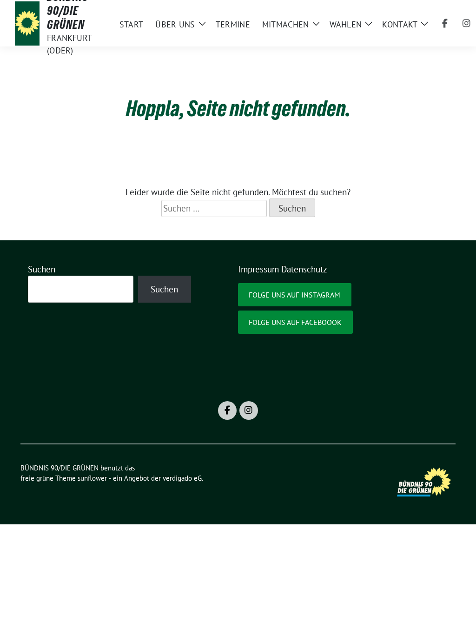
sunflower (92, 478)
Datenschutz (304, 269)
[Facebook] (445, 23)
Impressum (258, 269)
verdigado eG (182, 478)
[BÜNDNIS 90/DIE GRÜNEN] (27, 23)
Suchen (41, 269)
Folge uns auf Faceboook (295, 322)
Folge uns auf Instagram (294, 294)
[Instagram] (466, 23)
